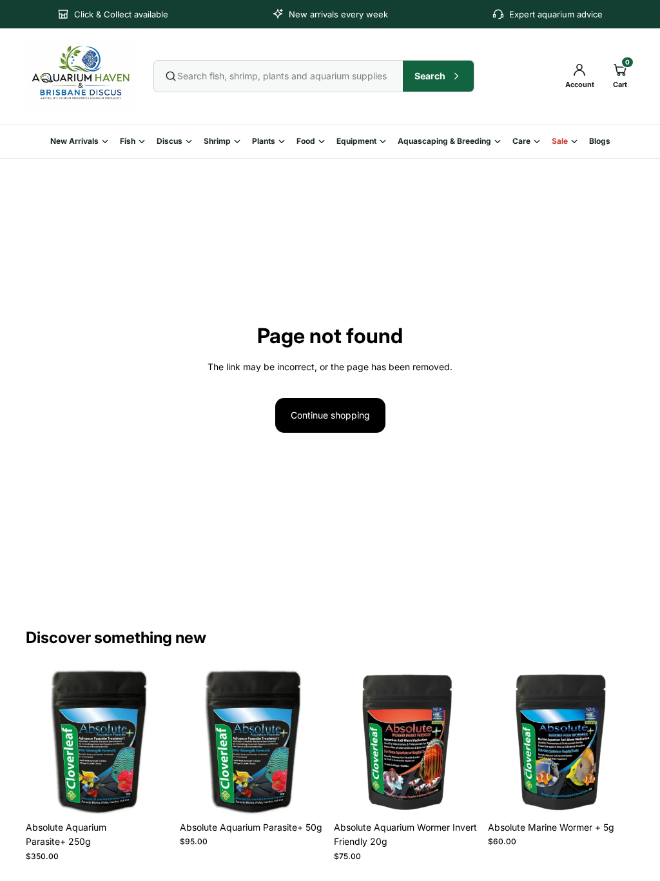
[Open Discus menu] (191, 141)
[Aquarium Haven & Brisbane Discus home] (80, 73)
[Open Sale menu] (577, 141)
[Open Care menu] (539, 141)
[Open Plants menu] (284, 141)
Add (163, 794)
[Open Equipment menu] (385, 141)
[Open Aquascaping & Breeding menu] (500, 141)
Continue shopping (330, 415)
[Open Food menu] (324, 141)
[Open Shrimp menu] (240, 141)
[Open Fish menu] (144, 141)
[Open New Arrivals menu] (107, 141)
